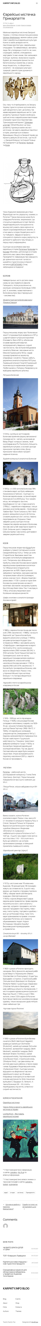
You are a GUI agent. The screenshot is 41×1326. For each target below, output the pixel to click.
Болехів (30, 142)
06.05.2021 (34, 1256)
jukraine (13, 1172)
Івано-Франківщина (9, 25)
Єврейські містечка (11, 1102)
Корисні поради (26, 25)
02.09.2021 (34, 1249)
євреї (6, 1192)
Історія (18, 25)
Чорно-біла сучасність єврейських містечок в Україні (18, 1108)
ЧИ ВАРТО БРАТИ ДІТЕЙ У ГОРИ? (13, 1249)
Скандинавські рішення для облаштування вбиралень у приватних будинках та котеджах (15, 1273)
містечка (20, 1192)
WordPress (34, 1322)
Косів (7, 145)
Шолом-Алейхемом (11, 37)
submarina (13, 1184)
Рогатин (22, 142)
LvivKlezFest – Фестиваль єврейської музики (13, 1115)
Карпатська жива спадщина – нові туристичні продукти (15, 1263)
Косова (6, 251)
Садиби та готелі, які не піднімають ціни (29, 1205)
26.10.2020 (35, 1263)
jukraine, (29, 1182)
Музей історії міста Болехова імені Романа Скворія (17, 301)
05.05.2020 (34, 1273)
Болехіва (31, 249)
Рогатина (23, 249)
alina (11, 23)
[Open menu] (37, 3)
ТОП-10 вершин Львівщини (14, 1256)
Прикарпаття (30, 1192)
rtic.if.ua (21, 1172)
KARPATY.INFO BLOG (11, 3)
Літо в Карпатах (8, 27)
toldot (5, 1184)
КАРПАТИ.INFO (16, 264)
